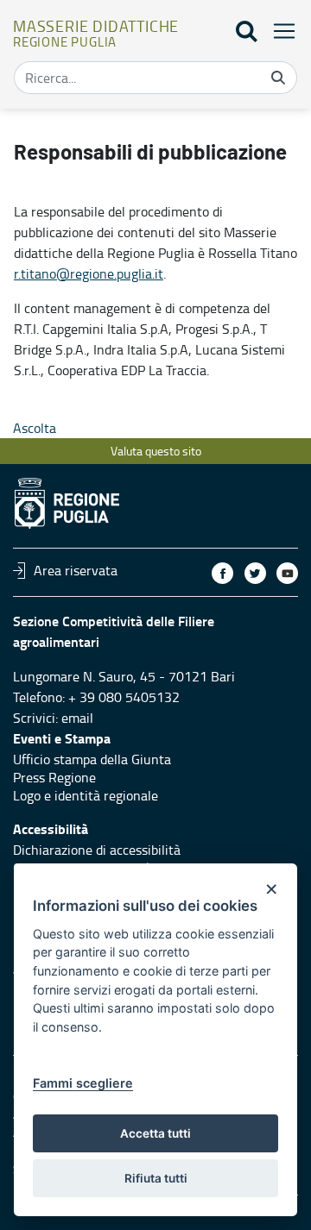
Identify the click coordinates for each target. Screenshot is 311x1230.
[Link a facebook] (222, 573)
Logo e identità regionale (85, 795)
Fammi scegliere (83, 1083)
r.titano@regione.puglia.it (88, 273)
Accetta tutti (155, 1133)
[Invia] (278, 77)
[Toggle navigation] (279, 30)
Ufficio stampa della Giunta (92, 759)
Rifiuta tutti (155, 1178)
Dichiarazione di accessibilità (97, 849)
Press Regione (54, 777)
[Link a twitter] (255, 573)
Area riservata (75, 570)
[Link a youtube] (287, 573)
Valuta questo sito (156, 450)
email (77, 717)
